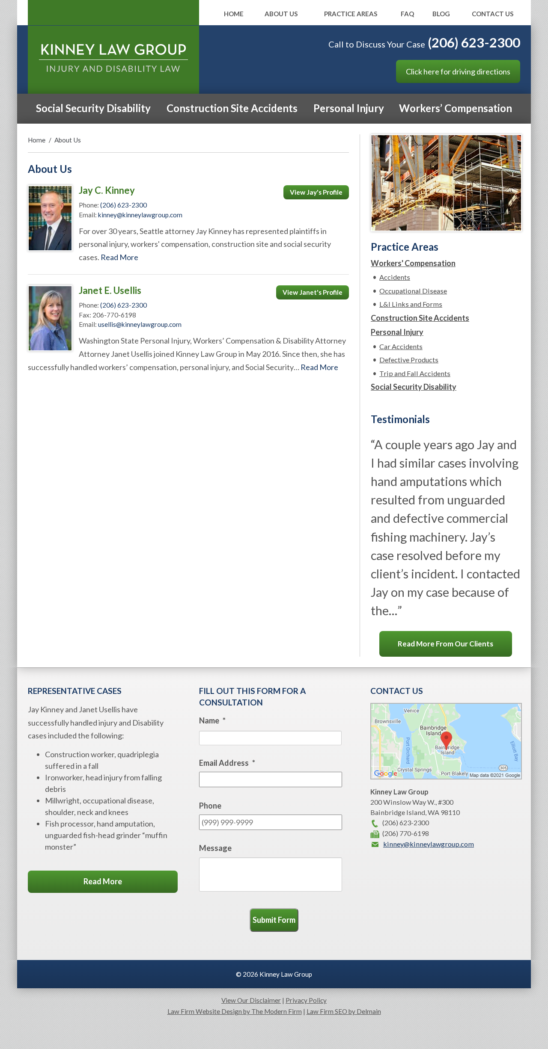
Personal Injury (348, 108)
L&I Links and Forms (410, 304)
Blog (441, 14)
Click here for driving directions (458, 71)
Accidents (394, 277)
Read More (119, 257)
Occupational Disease (413, 291)
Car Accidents (401, 346)
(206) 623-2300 (474, 42)
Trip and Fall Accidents (414, 373)
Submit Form (274, 920)
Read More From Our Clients (445, 643)
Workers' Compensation (413, 263)
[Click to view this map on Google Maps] (446, 777)
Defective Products (408, 360)
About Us (281, 14)
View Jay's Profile (316, 192)
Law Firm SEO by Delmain (344, 1011)
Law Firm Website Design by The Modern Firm (234, 1011)
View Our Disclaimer (251, 1000)
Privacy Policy (306, 1000)
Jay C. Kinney (107, 190)
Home (234, 14)
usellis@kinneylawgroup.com (140, 324)
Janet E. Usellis (110, 290)
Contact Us (492, 14)
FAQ (407, 14)
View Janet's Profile (312, 292)
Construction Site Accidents (232, 108)
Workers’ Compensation (455, 108)
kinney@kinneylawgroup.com (140, 215)
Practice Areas (350, 14)
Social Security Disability (93, 108)
